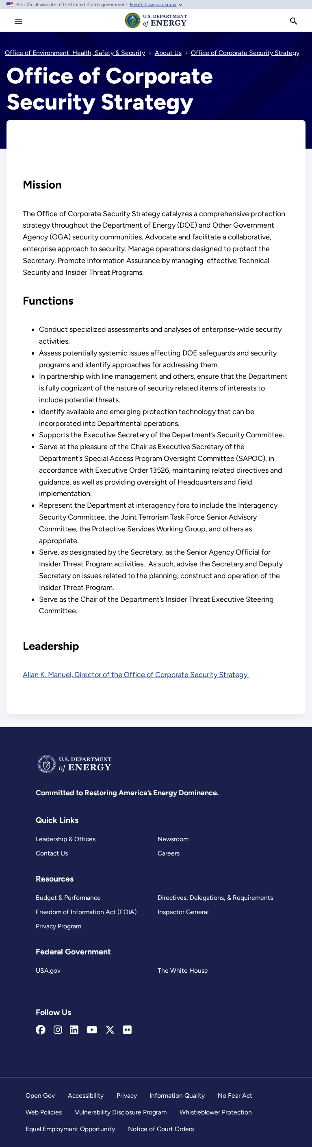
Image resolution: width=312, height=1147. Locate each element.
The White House (183, 970)
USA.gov (48, 970)
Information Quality (177, 1095)
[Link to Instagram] (58, 1030)
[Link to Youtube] (92, 1030)
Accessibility (86, 1095)
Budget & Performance (68, 897)
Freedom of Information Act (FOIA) (86, 912)
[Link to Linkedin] (74, 1030)
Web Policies (44, 1112)
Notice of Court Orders (161, 1129)
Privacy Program (58, 926)
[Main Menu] (18, 21)
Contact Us (52, 853)
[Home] (156, 27)
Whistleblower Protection (216, 1112)
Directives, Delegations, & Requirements (215, 897)
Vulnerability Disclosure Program (121, 1112)
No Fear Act (235, 1095)
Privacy (127, 1095)
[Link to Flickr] (127, 1030)
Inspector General (183, 912)
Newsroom (173, 839)
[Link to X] (110, 1030)
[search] (294, 21)
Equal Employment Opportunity (70, 1129)
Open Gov (40, 1095)
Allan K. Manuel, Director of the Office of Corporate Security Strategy (136, 674)
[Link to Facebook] (41, 1030)
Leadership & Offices (65, 839)
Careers (169, 853)
